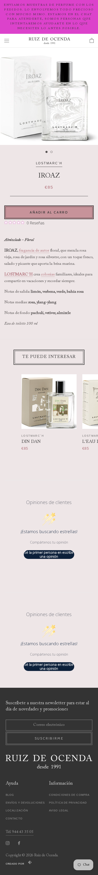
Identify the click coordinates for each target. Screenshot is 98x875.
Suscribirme (49, 738)
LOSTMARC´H (49, 163)
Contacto (14, 818)
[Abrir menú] (6, 41)
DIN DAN (31, 442)
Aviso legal (59, 810)
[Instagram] (8, 842)
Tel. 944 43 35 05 (20, 832)
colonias (48, 275)
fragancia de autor (34, 251)
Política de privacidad (68, 802)
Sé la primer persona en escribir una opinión (49, 554)
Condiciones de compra (69, 794)
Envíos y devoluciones (25, 802)
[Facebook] (19, 842)
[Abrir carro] (92, 40)
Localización (17, 810)
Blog (10, 794)
